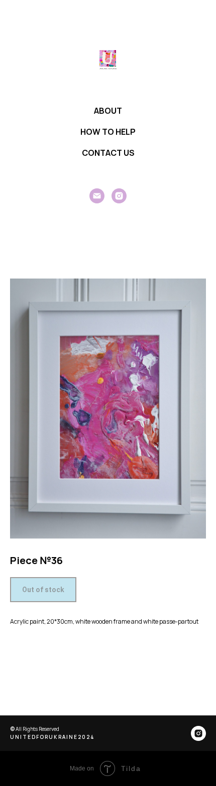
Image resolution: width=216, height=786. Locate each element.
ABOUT (108, 110)
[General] (96, 195)
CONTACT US (108, 152)
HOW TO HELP (108, 131)
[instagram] (119, 195)
